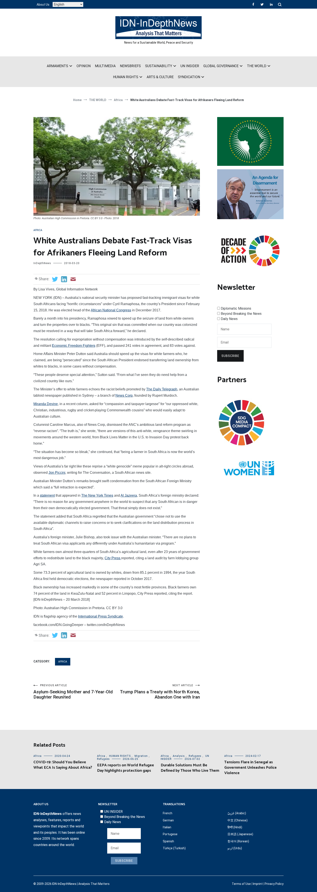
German (168, 820)
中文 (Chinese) (238, 820)
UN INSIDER (189, 66)
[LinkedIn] (271, 4)
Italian (167, 827)
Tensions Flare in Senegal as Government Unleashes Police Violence (250, 767)
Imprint (258, 884)
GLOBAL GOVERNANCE (221, 66)
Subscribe (230, 356)
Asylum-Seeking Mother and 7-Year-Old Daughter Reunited (73, 692)
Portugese (170, 834)
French (167, 813)
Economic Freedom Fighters (73, 345)
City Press (113, 558)
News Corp (124, 395)
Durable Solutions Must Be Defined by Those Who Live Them (190, 768)
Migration (141, 755)
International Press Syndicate (100, 616)
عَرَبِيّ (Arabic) (237, 813)
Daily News (229, 319)
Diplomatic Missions (236, 308)
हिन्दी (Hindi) (235, 827)
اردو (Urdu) (235, 848)
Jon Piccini (57, 472)
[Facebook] (253, 4)
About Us (43, 4)
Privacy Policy (274, 884)
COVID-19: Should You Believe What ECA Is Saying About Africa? (62, 765)
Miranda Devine (45, 404)
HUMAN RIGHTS (125, 77)
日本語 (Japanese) (240, 834)
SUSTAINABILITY (158, 66)
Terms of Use (241, 884)
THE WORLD (256, 66)
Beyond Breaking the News (241, 314)
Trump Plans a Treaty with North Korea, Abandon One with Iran (160, 692)
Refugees (103, 758)
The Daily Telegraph (161, 389)
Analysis (179, 755)
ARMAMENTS (57, 66)
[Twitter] (262, 4)
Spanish (168, 841)
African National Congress (111, 310)
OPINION (84, 66)
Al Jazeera (129, 495)
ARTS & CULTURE (160, 77)
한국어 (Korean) (238, 841)
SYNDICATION (189, 77)
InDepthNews (42, 263)
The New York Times (97, 495)
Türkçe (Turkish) (174, 848)
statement (47, 495)
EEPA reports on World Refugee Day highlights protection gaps (125, 768)
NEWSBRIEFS (130, 66)
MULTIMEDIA (105, 66)
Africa (37, 230)
